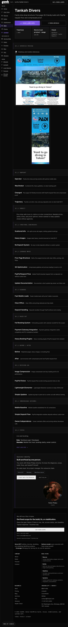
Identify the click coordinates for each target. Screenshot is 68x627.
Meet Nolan (42, 477)
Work (16, 588)
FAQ (16, 598)
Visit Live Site (29, 23)
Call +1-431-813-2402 (23, 533)
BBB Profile (45, 588)
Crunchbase (45, 593)
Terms (17, 616)
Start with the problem (26, 477)
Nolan (16, 559)
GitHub (44, 596)
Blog (16, 593)
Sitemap (28, 616)
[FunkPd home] (5, 2)
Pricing (17, 591)
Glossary (17, 601)
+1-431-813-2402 (47, 601)
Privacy (22, 616)
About (16, 556)
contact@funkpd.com (48, 598)
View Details (54, 23)
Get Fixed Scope (58, 2)
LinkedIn (44, 591)
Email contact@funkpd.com (24, 535)
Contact (17, 564)
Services (17, 596)
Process (17, 561)
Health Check (19, 603)
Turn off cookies (8, 624)
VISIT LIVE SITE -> (22, 447)
